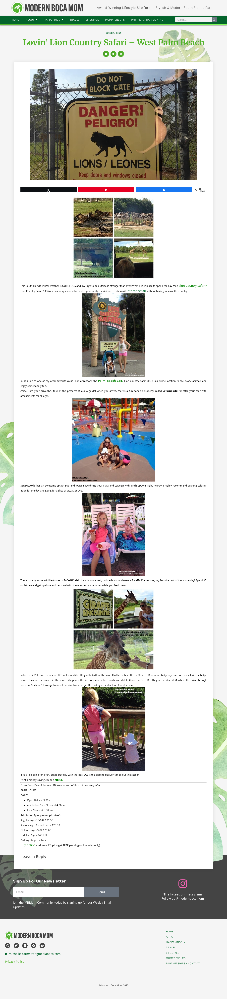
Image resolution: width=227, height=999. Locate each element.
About (30, 19)
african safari (137, 291)
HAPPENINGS (52, 19)
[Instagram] (7, 945)
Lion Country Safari (191, 286)
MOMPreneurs (115, 19)
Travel (74, 19)
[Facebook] (25, 945)
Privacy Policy (14, 962)
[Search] (214, 19)
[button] (106, 54)
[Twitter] (16, 945)
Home (15, 19)
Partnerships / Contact (148, 19)
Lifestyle (92, 19)
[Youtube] (42, 945)
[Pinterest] (33, 945)
